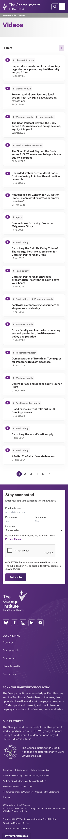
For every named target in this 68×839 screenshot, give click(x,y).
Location (7, 409)
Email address (10, 390)
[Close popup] (65, 375)
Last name (40, 400)
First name (9, 400)
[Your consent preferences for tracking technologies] (17, 836)
